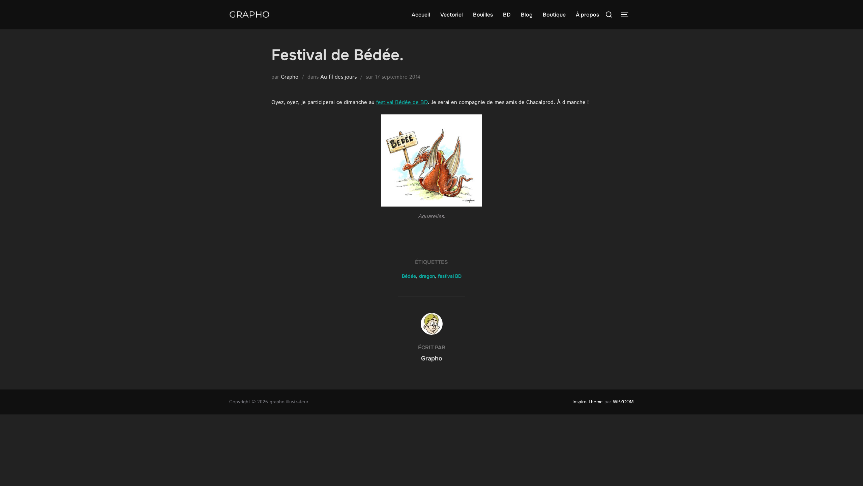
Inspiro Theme (587, 402)
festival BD (450, 276)
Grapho (249, 14)
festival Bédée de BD (402, 102)
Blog (527, 14)
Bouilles (483, 14)
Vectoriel (451, 14)
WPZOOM (623, 402)
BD (507, 14)
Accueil (421, 14)
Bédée (409, 276)
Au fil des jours (338, 77)
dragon (427, 276)
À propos (587, 14)
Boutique (554, 14)
